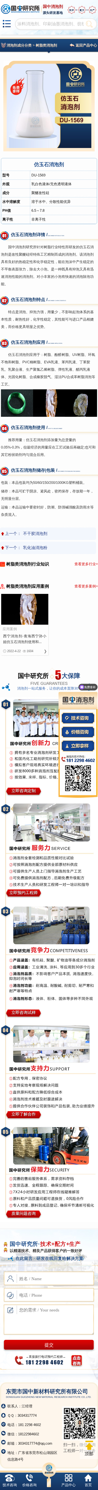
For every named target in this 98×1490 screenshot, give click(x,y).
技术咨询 (10, 1485)
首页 (88, 1485)
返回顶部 (89, 1448)
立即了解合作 (23, 1114)
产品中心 (68, 1485)
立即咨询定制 (23, 790)
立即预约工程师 (23, 892)
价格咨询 (29, 1485)
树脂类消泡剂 (46, 45)
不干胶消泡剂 (35, 533)
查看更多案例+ (86, 586)
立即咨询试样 (23, 1012)
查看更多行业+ (86, 564)
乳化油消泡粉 (35, 547)
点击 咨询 (77, 1361)
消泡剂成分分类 (19, 45)
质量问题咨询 (23, 1213)
